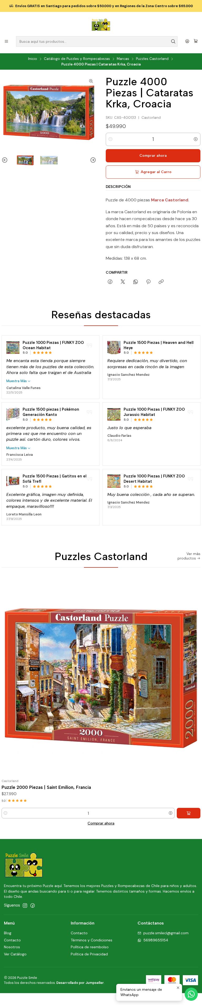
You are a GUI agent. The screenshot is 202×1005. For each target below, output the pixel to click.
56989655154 (155, 940)
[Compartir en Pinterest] (148, 282)
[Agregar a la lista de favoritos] (194, 677)
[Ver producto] (12, 347)
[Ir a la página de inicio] (101, 24)
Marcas (123, 59)
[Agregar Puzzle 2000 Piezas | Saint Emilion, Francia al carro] (188, 813)
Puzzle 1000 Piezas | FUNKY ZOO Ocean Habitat (53, 345)
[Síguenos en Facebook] (32, 905)
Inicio (32, 59)
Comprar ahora (101, 823)
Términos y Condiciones (91, 940)
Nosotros (12, 947)
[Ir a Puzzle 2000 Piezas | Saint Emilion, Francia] (101, 677)
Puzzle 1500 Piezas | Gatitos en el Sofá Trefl (55, 479)
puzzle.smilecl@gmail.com (166, 933)
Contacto (12, 940)
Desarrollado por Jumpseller (80, 982)
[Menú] (6, 41)
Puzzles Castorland (152, 59)
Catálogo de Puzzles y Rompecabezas (77, 59)
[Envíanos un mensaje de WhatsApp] (191, 994)
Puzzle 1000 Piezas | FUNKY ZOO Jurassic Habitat (154, 412)
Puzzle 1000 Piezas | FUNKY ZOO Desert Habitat (154, 479)
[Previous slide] (5, 160)
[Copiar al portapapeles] (161, 282)
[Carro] (196, 41)
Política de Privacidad (89, 954)
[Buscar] (173, 41)
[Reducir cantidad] (110, 139)
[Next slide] (92, 160)
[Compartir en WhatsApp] (135, 282)
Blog (7, 933)
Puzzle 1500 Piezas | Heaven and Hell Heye (159, 345)
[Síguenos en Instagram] (25, 905)
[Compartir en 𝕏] (122, 282)
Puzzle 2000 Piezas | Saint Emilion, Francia (46, 787)
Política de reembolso (90, 947)
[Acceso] (187, 41)
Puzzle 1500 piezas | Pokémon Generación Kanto (51, 412)
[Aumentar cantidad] (195, 139)
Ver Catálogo (15, 954)
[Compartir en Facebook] (110, 282)
